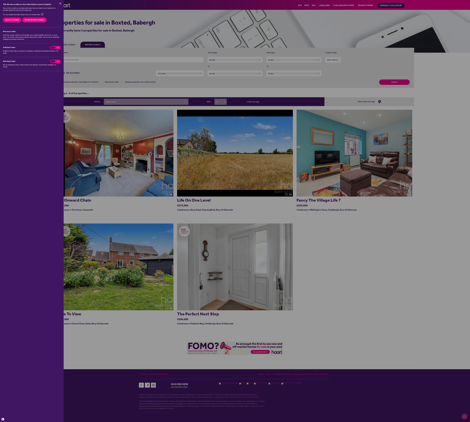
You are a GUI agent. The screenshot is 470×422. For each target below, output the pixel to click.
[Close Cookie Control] (60, 3)
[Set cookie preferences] (5, 417)
